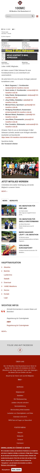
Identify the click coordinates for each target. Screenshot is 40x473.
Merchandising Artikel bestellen (20, 410)
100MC (20, 8)
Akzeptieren (6, 469)
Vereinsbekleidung (20, 406)
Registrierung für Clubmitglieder (18, 325)
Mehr (19, 379)
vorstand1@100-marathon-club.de (17, 88)
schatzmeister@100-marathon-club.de (18, 112)
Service (6, 290)
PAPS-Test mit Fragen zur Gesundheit (20, 420)
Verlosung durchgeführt (25, 246)
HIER (9, 322)
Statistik (6, 278)
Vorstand (20, 439)
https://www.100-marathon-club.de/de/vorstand (17, 137)
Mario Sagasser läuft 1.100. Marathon (28, 233)
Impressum (20, 443)
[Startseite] (20, 3)
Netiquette (20, 436)
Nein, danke (16, 469)
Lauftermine (8, 275)
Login (6, 298)
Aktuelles (7, 267)
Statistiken (20, 395)
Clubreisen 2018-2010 (20, 417)
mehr (3, 191)
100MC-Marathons (10, 286)
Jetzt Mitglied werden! (14, 181)
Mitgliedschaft (20, 392)
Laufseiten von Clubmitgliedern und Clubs (20, 413)
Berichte (7, 271)
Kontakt (6, 294)
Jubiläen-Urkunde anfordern (20, 403)
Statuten (20, 432)
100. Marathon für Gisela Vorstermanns (29, 220)
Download (7, 282)
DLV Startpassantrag (20, 399)
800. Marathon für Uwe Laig (27, 207)
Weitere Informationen (8, 465)
